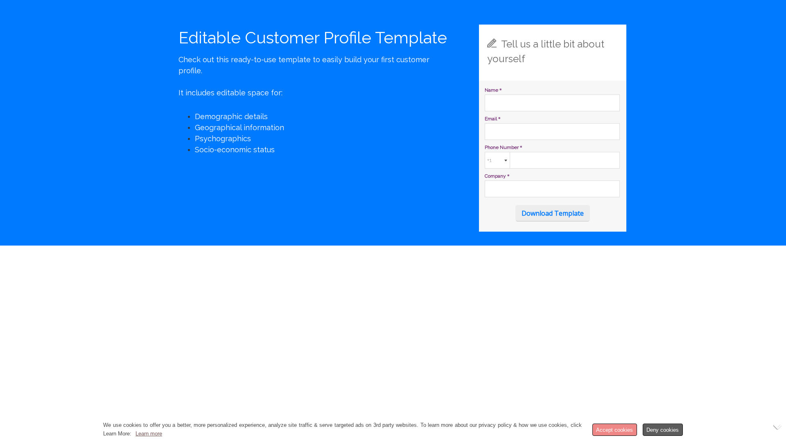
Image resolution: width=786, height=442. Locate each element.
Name (493, 90)
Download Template (553, 213)
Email (493, 119)
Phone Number (503, 147)
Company (497, 176)
